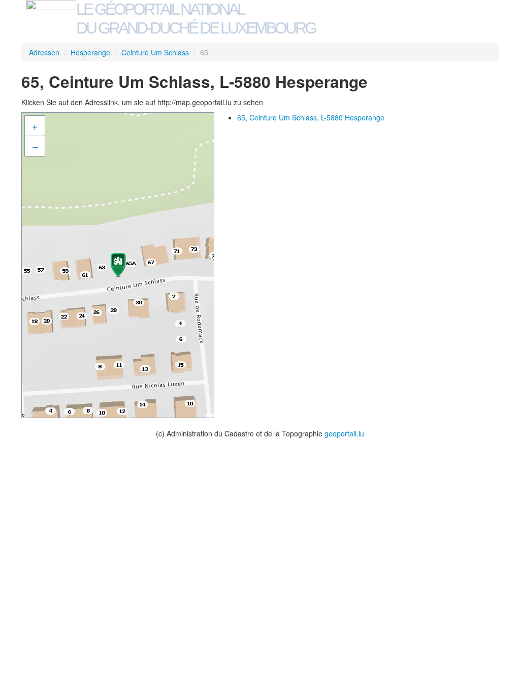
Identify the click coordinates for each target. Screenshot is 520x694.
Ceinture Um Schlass (155, 52)
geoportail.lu (344, 433)
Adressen (44, 52)
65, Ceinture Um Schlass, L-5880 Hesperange (310, 117)
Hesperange (90, 52)
